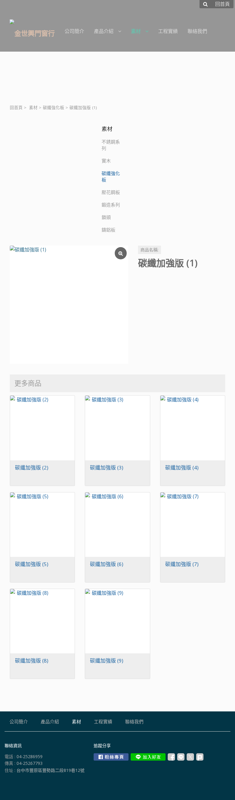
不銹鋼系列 (111, 145)
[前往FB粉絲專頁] (111, 757)
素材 (33, 107)
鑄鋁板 (108, 230)
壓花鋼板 (111, 192)
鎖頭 (106, 217)
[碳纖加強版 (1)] (69, 305)
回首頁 (16, 107)
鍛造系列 (111, 205)
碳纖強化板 (53, 107)
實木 (106, 161)
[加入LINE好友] (148, 757)
